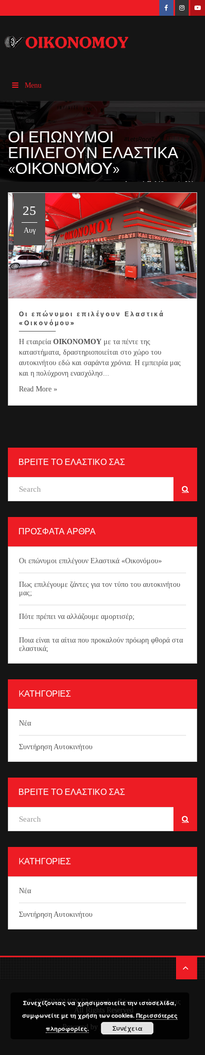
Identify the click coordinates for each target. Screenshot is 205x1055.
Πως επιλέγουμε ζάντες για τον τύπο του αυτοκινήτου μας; (99, 589)
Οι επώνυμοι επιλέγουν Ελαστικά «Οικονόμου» (90, 561)
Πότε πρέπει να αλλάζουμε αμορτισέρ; (77, 616)
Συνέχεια (127, 1028)
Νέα (25, 723)
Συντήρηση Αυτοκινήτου (56, 747)
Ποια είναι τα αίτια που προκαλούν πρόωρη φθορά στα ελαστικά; (101, 644)
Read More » (38, 389)
